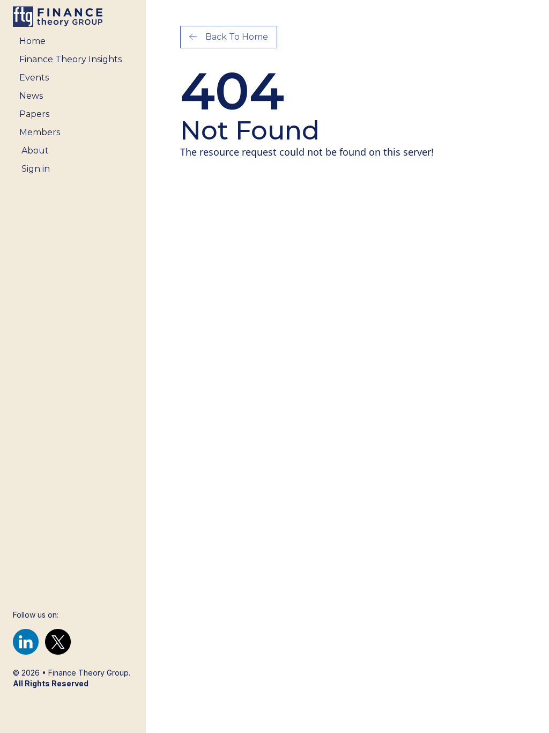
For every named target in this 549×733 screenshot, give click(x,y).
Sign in (35, 169)
